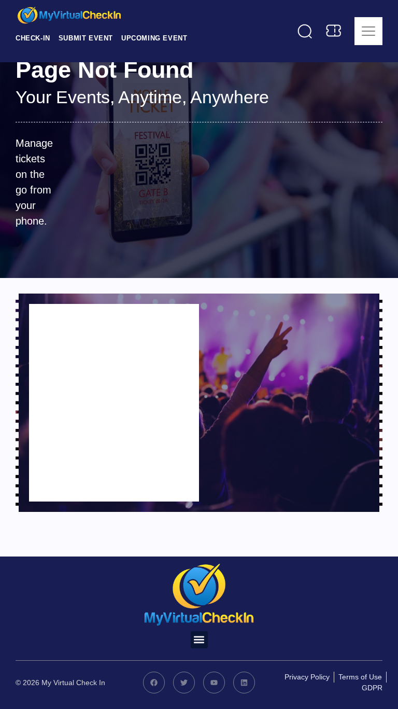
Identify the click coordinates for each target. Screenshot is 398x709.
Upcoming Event (154, 38)
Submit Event (86, 38)
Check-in (33, 38)
